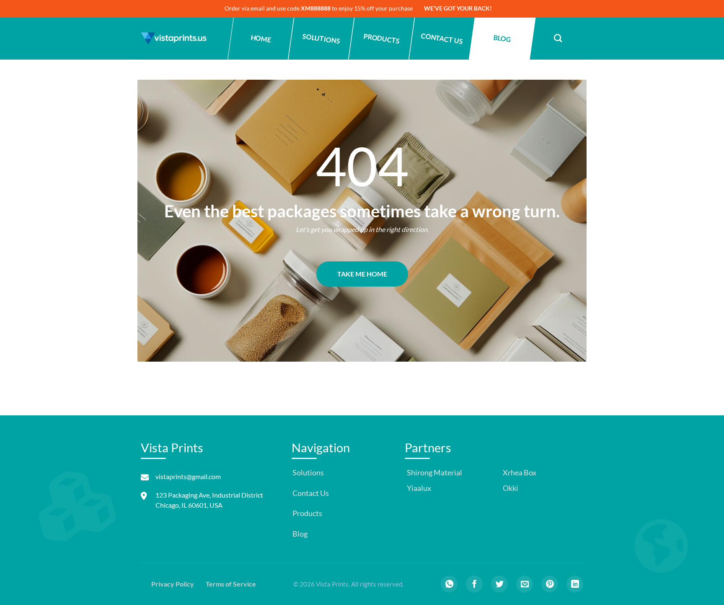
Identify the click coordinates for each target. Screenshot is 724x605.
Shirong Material (434, 472)
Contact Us (441, 38)
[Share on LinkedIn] (574, 584)
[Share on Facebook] (474, 584)
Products (381, 38)
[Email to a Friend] (524, 584)
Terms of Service (231, 584)
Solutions (321, 38)
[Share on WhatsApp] (449, 584)
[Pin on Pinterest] (549, 584)
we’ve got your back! (458, 8)
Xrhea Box (519, 472)
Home (261, 38)
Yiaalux (418, 488)
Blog (502, 38)
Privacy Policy (172, 584)
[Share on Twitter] (499, 584)
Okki (510, 488)
